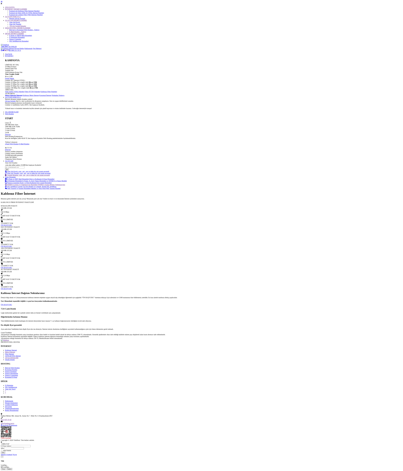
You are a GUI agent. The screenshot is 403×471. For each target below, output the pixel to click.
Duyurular (8, 407)
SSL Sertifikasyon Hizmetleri (19, 41)
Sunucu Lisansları (15, 39)
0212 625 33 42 (6, 420)
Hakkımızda (28, 48)
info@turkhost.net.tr (7, 423)
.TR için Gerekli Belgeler (17, 26)
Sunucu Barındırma (11, 373)
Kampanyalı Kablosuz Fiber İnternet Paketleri (24, 11)
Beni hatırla (7, 450)
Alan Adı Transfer (15, 24)
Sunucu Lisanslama (11, 375)
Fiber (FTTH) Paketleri (32, 92)
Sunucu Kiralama (11, 371)
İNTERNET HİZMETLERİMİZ (16, 9)
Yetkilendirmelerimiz (12, 408)
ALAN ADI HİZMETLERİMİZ (16, 20)
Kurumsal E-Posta (11, 377)
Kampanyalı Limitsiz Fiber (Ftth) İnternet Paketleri (26, 15)
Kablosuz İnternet (11, 350)
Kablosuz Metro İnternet (31, 95)
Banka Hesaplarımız (11, 410)
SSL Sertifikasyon (11, 387)
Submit (9, 469)
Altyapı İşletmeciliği (11, 358)
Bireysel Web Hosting (12, 368)
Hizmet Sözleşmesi (11, 403)
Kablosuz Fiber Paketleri (49, 92)
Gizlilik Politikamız (11, 405)
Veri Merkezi (37, 48)
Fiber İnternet (9, 354)
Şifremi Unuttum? (7, 454)
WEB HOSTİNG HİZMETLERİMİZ (17, 28)
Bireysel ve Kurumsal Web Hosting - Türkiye (24, 30)
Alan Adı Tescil (10, 389)
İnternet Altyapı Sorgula (17, 18)
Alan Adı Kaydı (14, 22)
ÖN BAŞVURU (6, 305)
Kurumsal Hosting (11, 370)
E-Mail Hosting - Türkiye (17, 32)
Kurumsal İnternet (45, 95)
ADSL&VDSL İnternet (13, 356)
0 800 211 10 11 (15, 50)
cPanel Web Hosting (12, 144)
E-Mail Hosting (24, 144)
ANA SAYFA (10, 7)
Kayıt (15, 454)
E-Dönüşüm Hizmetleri (17, 37)
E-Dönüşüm (9, 385)
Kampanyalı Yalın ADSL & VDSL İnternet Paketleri (26, 13)
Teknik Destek (10, 360)
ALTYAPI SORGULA (13, 17)
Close (3, 469)
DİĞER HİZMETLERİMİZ (14, 34)
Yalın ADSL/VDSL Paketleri (14, 92)
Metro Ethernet (10, 352)
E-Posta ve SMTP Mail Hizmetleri (20, 35)
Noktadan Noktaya (58, 95)
